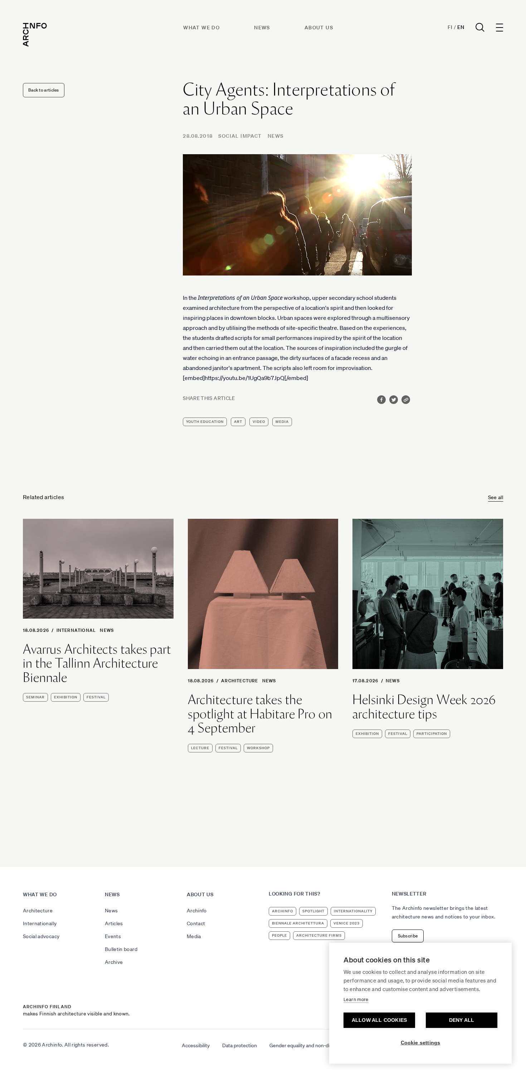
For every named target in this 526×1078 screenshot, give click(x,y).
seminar (35, 697)
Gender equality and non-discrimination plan (318, 1045)
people (279, 935)
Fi (450, 27)
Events (113, 936)
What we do (201, 27)
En (460, 27)
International (76, 630)
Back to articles (43, 90)
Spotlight (313, 911)
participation (432, 733)
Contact (196, 923)
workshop (258, 748)
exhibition (65, 697)
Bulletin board (121, 949)
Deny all (461, 1020)
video (259, 421)
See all (495, 497)
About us (319, 27)
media (282, 421)
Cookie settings (420, 1042)
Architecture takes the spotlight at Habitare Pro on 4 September (260, 714)
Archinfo (197, 910)
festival (96, 697)
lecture (200, 748)
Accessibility (196, 1045)
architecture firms (319, 935)
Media (194, 936)
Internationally (40, 923)
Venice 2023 (346, 923)
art (238, 421)
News (262, 27)
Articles (114, 923)
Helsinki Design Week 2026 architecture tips (424, 707)
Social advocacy (41, 936)
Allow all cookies (379, 1020)
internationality (353, 911)
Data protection (239, 1045)
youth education (205, 421)
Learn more (356, 999)
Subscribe (408, 936)
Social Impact (240, 136)
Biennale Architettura (298, 923)
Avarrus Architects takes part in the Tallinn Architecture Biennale (97, 663)
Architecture (239, 681)
